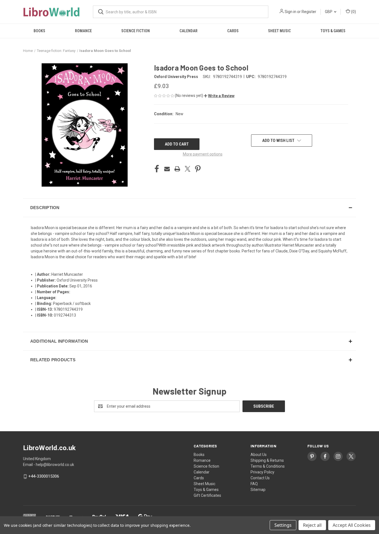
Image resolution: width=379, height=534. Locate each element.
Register (309, 11)
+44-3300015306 (43, 476)
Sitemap (258, 489)
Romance (83, 31)
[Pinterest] (198, 169)
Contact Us (260, 478)
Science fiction (135, 31)
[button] (219, 96)
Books (39, 31)
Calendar (189, 31)
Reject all (312, 525)
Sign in (290, 11)
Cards (233, 31)
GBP (329, 11)
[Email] (167, 169)
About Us (259, 454)
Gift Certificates (207, 495)
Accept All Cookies (352, 525)
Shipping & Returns (267, 460)
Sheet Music (279, 31)
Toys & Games (332, 31)
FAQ (254, 484)
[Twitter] (187, 169)
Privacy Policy (262, 472)
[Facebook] (157, 169)
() (353, 11)
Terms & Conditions (268, 466)
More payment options (203, 154)
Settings (283, 525)
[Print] (177, 169)
